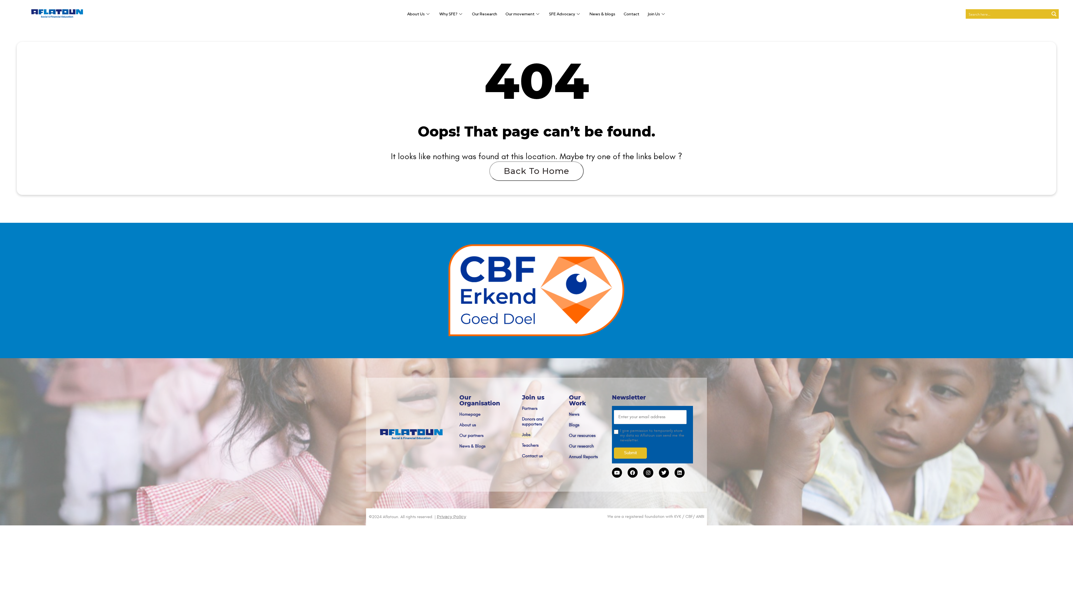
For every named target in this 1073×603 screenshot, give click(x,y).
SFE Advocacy (562, 13)
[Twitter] (664, 473)
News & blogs (602, 13)
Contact (631, 13)
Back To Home (536, 171)
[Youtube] (617, 473)
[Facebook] (633, 473)
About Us (416, 13)
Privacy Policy (451, 516)
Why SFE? (448, 13)
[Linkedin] (680, 473)
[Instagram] (648, 473)
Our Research (484, 13)
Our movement (520, 13)
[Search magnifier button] (1054, 14)
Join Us (654, 13)
